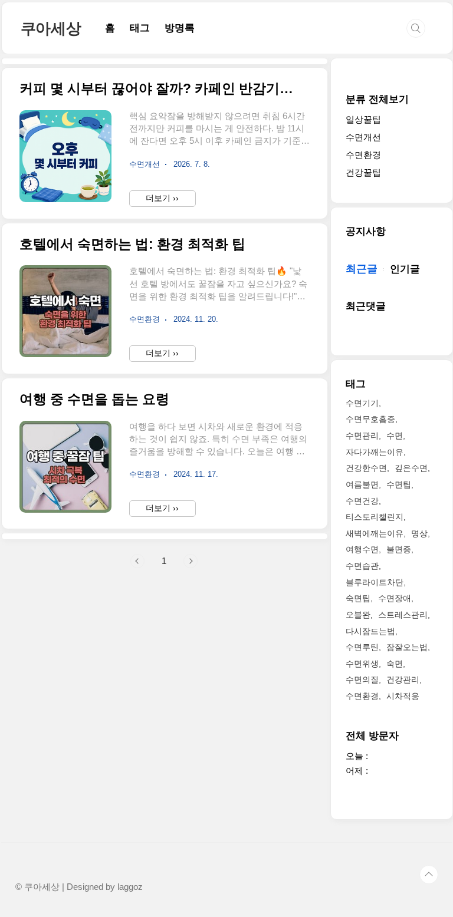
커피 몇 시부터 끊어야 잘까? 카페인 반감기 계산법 (157, 88)
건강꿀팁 (363, 172)
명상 (419, 533)
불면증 (398, 549)
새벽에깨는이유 (374, 533)
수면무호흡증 (370, 419)
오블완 (358, 614)
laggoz (130, 887)
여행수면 (362, 549)
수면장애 (394, 598)
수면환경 (363, 155)
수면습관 (362, 565)
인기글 (405, 269)
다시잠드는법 (370, 631)
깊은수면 (411, 468)
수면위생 (362, 663)
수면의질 (362, 679)
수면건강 (362, 501)
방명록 (180, 28)
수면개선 (363, 137)
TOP (428, 874)
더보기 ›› (162, 198)
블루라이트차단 (374, 582)
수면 (394, 435)
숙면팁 (358, 598)
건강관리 (402, 679)
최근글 (362, 269)
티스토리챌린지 (374, 517)
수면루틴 (362, 647)
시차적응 (402, 696)
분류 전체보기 (377, 99)
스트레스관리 (403, 614)
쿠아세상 (51, 28)
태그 (140, 28)
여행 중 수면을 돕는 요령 (94, 399)
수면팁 (398, 484)
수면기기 (362, 403)
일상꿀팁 (363, 119)
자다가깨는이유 (374, 452)
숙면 (394, 663)
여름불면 (362, 484)
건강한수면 (366, 468)
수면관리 (362, 435)
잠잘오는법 (407, 647)
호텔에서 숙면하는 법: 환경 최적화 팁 (132, 244)
